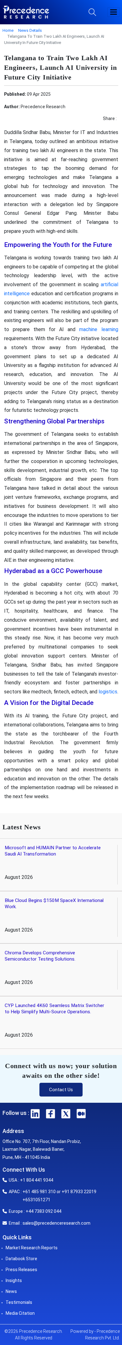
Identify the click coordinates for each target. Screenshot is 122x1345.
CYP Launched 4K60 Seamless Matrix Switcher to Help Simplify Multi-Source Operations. (54, 1009)
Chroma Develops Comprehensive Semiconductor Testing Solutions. (40, 956)
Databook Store (21, 1258)
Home (8, 30)
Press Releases (21, 1269)
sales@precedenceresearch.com (56, 1223)
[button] (113, 12)
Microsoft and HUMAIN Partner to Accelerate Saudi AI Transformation (53, 851)
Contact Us (61, 1089)
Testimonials (19, 1302)
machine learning (98, 329)
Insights (14, 1280)
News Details (30, 30)
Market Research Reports (32, 1247)
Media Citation (20, 1313)
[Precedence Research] (26, 12)
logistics (108, 692)
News (11, 1291)
